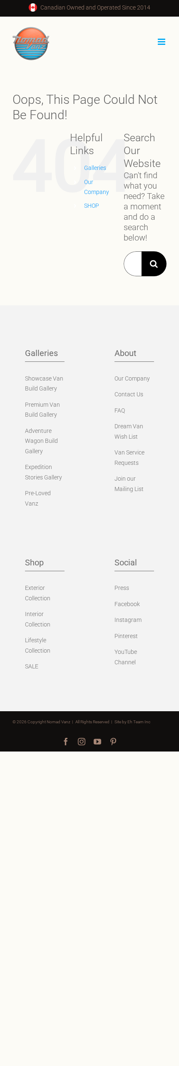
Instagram (128, 620)
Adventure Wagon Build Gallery (41, 440)
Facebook (127, 604)
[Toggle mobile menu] (162, 41)
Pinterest (126, 636)
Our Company (132, 378)
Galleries (95, 168)
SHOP (91, 205)
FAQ (119, 410)
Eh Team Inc (138, 722)
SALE (31, 666)
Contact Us (128, 394)
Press (121, 588)
